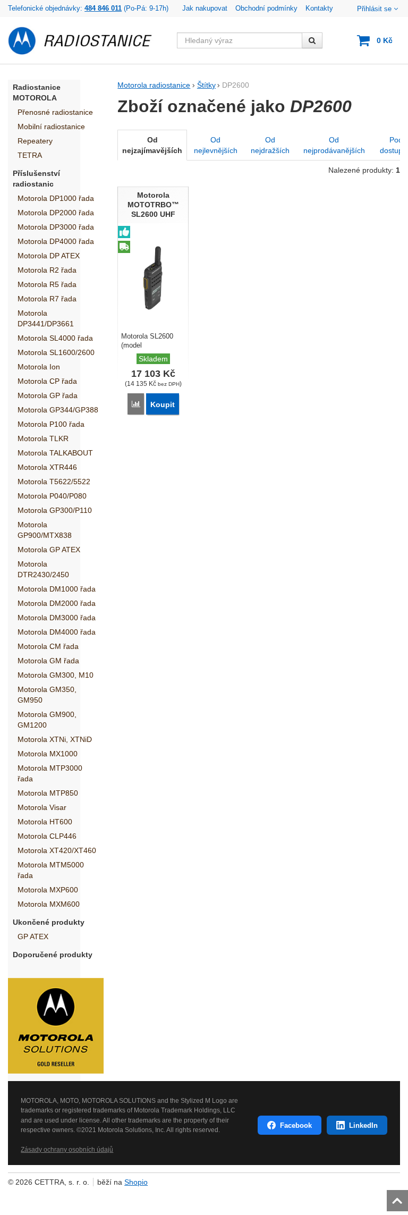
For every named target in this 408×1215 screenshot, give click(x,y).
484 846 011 (103, 8)
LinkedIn (363, 1125)
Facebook (296, 1125)
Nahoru (398, 1197)
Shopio (136, 1182)
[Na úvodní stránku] (86, 40)
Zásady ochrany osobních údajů (67, 1149)
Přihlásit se (374, 9)
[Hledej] (312, 40)
